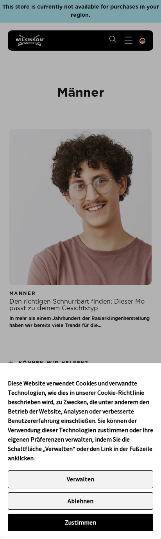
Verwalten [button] (80, 479)
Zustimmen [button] (80, 522)
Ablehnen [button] (80, 501)
